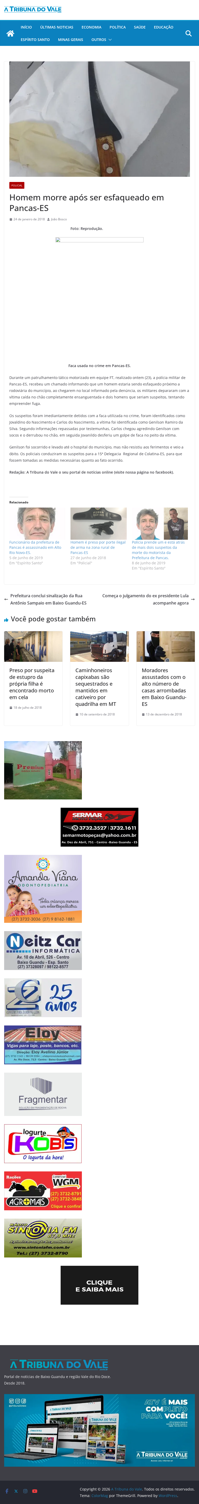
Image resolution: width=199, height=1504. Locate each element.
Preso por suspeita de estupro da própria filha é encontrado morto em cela (31, 684)
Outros (98, 39)
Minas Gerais (70, 39)
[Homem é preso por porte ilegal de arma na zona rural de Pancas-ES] (98, 524)
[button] (109, 39)
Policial (16, 185)
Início (26, 27)
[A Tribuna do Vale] (10, 33)
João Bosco (59, 219)
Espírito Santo (35, 39)
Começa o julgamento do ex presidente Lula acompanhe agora (145, 599)
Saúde (140, 27)
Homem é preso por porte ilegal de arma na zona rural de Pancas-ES (98, 547)
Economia (91, 27)
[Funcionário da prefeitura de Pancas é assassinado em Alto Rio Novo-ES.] (37, 524)
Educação (163, 27)
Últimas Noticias (56, 27)
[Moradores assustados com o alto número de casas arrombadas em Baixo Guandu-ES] (166, 635)
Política (118, 27)
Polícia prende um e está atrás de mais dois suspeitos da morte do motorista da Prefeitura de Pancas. (158, 550)
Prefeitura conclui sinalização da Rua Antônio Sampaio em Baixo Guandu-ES (48, 599)
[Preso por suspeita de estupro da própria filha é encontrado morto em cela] (33, 635)
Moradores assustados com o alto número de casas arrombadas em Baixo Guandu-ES (164, 687)
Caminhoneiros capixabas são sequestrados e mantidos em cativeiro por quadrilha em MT (95, 687)
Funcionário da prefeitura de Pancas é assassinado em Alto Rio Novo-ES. (35, 547)
